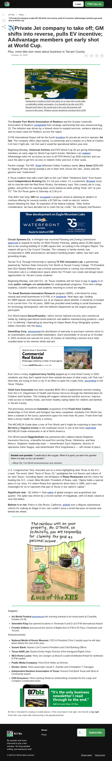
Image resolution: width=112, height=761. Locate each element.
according (90, 380)
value (50, 492)
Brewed (90, 181)
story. (39, 325)
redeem (86, 153)
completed (40, 125)
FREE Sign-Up (94, 4)
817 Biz (11, 15)
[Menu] (106, 3)
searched (90, 428)
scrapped (45, 197)
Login (78, 4)
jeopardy (61, 296)
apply (94, 281)
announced (34, 331)
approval (13, 242)
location (60, 137)
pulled (66, 504)
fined (38, 165)
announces (38, 616)
